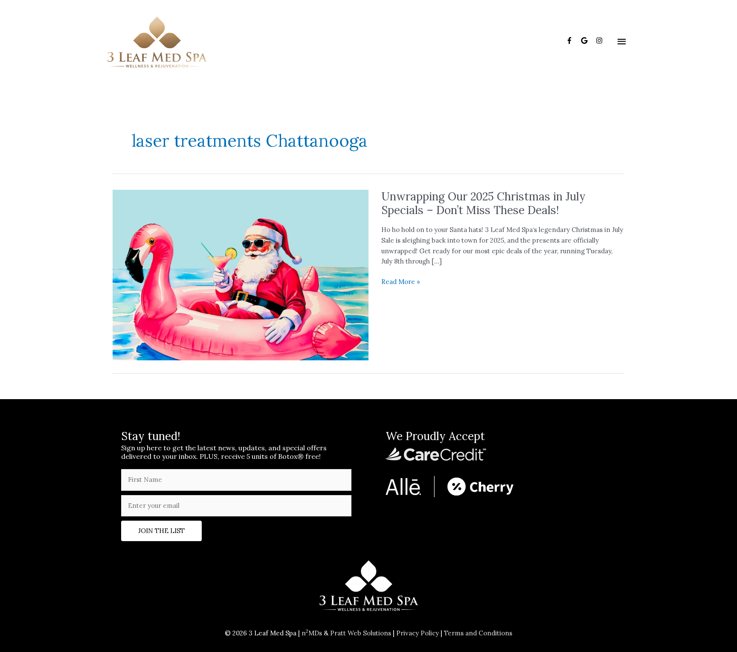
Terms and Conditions (478, 633)
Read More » (400, 282)
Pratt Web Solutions (360, 633)
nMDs (312, 633)
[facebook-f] (572, 40)
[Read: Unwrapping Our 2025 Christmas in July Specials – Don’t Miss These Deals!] (240, 274)
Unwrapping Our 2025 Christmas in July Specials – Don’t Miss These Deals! (483, 203)
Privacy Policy (417, 633)
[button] (161, 531)
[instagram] (600, 40)
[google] (587, 40)
